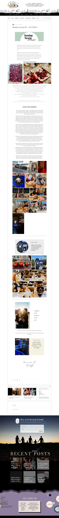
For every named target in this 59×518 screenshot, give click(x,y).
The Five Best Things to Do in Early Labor (14, 398)
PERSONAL (33, 18)
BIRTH (12, 18)
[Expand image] (15, 73)
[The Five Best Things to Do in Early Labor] (14, 391)
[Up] (50, 495)
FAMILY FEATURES (28, 18)
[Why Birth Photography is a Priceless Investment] (29, 391)
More (37, 18)
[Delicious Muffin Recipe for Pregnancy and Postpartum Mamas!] (44, 391)
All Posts (9, 18)
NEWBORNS (16, 18)
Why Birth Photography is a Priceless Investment (29, 398)
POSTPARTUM (22, 18)
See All (50, 386)
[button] (42, 18)
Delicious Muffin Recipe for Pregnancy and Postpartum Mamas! (44, 398)
